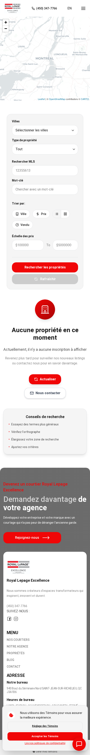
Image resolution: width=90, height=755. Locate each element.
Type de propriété (24, 140)
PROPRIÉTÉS (15, 653)
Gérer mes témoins (46, 751)
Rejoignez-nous (27, 538)
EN (69, 8)
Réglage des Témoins (45, 726)
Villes (16, 121)
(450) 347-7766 (17, 606)
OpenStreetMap (57, 99)
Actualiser (48, 379)
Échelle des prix (23, 236)
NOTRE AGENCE (17, 646)
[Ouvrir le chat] (79, 744)
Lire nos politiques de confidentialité (45, 743)
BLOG (10, 660)
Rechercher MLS (23, 161)
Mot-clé (17, 180)
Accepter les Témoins (45, 736)
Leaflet (41, 99)
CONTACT (14, 666)
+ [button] (5, 22)
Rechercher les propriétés (45, 267)
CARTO (85, 99)
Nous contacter (48, 393)
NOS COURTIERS (18, 639)
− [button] (5, 28)
